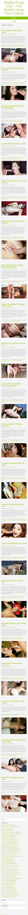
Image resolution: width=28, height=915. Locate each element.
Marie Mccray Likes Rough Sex (8, 830)
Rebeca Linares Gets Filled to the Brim (13, 222)
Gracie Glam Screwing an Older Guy (11, 664)
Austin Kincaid (19, 557)
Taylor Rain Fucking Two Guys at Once (13, 182)
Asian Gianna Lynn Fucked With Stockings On (12, 266)
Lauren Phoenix (9, 158)
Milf (21, 121)
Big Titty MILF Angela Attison (7, 828)
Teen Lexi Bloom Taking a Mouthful (11, 425)
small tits (21, 520)
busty (24, 44)
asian (17, 281)
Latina (7, 238)
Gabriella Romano (7, 638)
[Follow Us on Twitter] (13, 21)
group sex (13, 198)
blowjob (20, 82)
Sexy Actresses (6, 914)
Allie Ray (18, 518)
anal (17, 196)
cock (21, 677)
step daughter (20, 679)
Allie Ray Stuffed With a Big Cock (12, 505)
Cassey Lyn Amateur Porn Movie (8, 825)
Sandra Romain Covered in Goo (12, 581)
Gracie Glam (6, 679)
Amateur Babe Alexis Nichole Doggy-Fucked (10, 849)
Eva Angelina (8, 46)
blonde (21, 320)
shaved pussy (17, 238)
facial (5, 520)
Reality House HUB (9, 44)
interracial (15, 360)
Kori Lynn (11, 715)
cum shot (22, 596)
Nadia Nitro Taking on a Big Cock (12, 778)
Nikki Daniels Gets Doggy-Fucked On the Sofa (11, 834)
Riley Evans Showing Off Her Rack (8, 843)
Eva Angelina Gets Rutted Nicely (11, 31)
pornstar (18, 83)
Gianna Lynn (3, 282)
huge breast (17, 46)
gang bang (9, 198)
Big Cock (18, 44)
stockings (22, 46)
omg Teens (1, 914)
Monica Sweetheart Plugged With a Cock (12, 305)
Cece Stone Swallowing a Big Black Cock (10, 841)
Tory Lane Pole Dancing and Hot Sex (12, 69)
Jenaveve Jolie (11, 755)
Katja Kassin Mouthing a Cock (7, 860)
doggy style (22, 157)
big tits (21, 44)
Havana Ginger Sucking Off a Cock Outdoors (11, 850)
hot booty (7, 715)
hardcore (13, 46)
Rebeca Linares (11, 238)
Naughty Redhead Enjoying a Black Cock (10, 847)
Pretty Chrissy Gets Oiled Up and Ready (10, 852)
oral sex (15, 83)
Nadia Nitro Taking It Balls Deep (8, 854)
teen (20, 441)
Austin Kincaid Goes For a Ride (13, 543)
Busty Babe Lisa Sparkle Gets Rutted (9, 836)
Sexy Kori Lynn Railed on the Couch (12, 702)
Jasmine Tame (19, 478)
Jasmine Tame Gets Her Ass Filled (12, 464)
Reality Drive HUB (8, 359)
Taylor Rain (5, 199)
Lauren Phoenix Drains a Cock (13, 144)
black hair (21, 120)
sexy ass (17, 158)
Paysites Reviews (3, 914)
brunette (24, 82)
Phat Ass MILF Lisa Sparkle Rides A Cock (10, 826)
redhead (14, 158)
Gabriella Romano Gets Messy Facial (13, 624)
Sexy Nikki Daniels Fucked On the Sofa (9, 845)
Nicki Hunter (20, 360)
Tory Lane (23, 83)
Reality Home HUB (8, 82)
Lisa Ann (18, 121)
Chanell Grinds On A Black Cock (8, 837)
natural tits (12, 441)
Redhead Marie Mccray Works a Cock (9, 839)
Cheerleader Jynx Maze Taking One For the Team (12, 856)
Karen (15, 34)
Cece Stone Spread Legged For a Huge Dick (10, 832)
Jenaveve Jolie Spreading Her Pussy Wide (13, 741)
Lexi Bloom (8, 441)
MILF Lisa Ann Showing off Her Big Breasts (12, 107)
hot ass (7, 400)
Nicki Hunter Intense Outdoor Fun (13, 344)
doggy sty (3, 46)
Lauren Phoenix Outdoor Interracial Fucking (11, 385)
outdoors (3, 361)
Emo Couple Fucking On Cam (7, 858)
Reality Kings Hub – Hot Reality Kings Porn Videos (14, 8)
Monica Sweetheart (12, 321)
